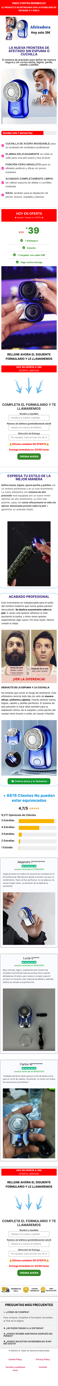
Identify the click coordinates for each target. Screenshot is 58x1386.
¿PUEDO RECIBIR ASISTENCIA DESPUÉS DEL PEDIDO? (28, 1334)
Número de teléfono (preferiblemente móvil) (29, 424)
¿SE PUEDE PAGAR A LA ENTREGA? (24, 1328)
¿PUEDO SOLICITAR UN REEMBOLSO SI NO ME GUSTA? (27, 1342)
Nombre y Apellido (29, 414)
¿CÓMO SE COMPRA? (17, 1312)
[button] (29, 1312)
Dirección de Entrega (29, 433)
